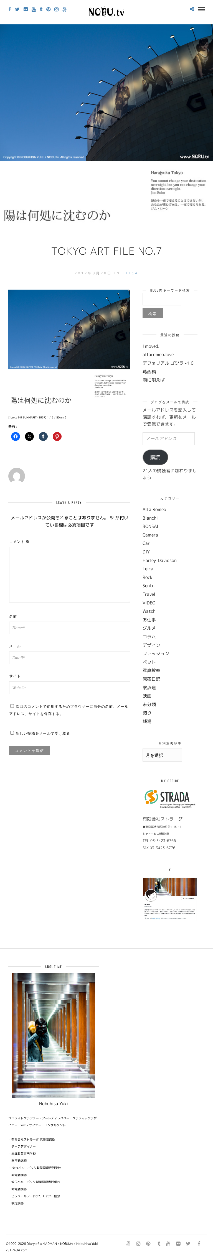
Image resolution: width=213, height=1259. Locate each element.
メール (15, 645)
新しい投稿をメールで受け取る (43, 733)
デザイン (151, 645)
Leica (131, 273)
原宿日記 (151, 679)
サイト (15, 675)
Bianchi (150, 518)
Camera (150, 535)
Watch (149, 611)
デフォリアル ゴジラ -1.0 (168, 363)
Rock (147, 577)
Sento (148, 586)
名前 (13, 616)
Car (146, 543)
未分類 (149, 704)
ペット (149, 662)
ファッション (156, 653)
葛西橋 (149, 372)
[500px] (64, 9)
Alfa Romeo (154, 509)
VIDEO (149, 603)
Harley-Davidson (160, 560)
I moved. (151, 346)
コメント (19, 541)
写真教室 (151, 670)
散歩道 (149, 688)
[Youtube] (34, 9)
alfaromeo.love (158, 354)
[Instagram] (56, 9)
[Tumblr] (41, 9)
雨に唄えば (154, 380)
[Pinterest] (48, 9)
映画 (147, 696)
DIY (146, 552)
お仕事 (149, 620)
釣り (147, 713)
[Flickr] (26, 9)
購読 (155, 457)
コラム (149, 637)
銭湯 (147, 721)
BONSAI (150, 526)
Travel (149, 594)
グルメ (149, 628)
